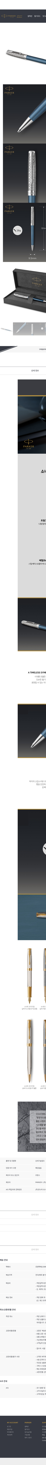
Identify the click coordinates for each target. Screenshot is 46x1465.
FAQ (43, 1435)
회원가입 (9, 1429)
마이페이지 (10, 1432)
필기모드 (37, 16)
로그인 (9, 1427)
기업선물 (27, 1435)
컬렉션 (30, 16)
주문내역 (9, 1435)
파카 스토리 (28, 1438)
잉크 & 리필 (28, 1432)
